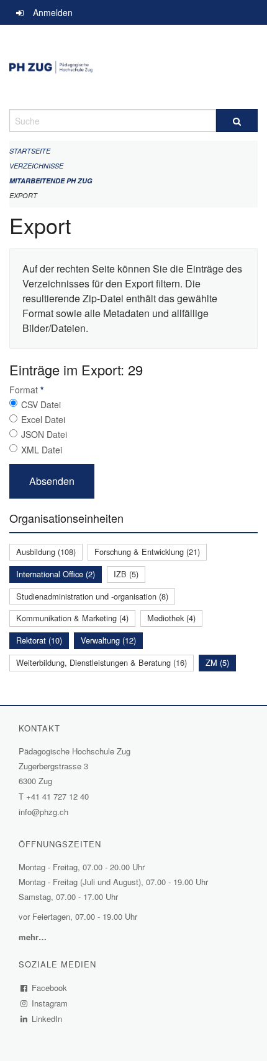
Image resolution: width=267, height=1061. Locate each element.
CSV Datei (41, 404)
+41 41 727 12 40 (57, 796)
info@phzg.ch (43, 812)
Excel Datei (43, 419)
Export (23, 195)
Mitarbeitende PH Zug (51, 180)
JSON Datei (44, 434)
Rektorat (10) (39, 640)
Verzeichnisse (36, 165)
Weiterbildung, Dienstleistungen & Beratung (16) (101, 662)
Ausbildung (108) (46, 551)
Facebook (49, 987)
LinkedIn (47, 1018)
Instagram (50, 1003)
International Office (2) (55, 574)
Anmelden (53, 12)
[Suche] (237, 120)
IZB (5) (126, 574)
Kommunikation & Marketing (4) (72, 618)
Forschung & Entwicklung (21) (147, 551)
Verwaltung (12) (108, 640)
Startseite (29, 150)
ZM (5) (217, 662)
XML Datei (41, 449)
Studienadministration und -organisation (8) (92, 596)
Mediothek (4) (171, 618)
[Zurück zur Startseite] (133, 67)
